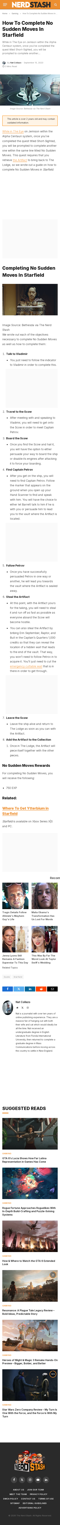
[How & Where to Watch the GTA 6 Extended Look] (30, 1236)
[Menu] (5, 4)
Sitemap (15, 1503)
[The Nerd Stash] (31, 4)
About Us (18, 1490)
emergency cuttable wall (26, 666)
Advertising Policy (30, 1508)
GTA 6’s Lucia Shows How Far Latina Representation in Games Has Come (24, 1160)
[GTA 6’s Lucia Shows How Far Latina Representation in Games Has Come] (30, 1133)
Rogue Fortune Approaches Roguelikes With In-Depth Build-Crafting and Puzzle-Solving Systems (29, 1211)
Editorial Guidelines (35, 1503)
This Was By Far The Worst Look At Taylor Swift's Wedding (44, 959)
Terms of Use (46, 1499)
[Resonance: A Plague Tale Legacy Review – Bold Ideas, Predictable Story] (30, 1286)
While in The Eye (13, 131)
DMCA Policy (10, 1499)
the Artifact (20, 160)
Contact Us (28, 1499)
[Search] (55, 4)
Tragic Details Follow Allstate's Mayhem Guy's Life (14, 916)
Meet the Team (18, 1494)
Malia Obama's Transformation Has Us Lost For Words (43, 916)
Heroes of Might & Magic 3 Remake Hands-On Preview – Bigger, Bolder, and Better (30, 1362)
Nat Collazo (15, 62)
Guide (7, 977)
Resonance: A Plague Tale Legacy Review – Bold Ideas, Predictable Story (28, 1312)
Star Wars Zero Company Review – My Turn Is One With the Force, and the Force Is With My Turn (29, 1413)
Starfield (18, 977)
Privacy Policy (39, 1494)
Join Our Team (35, 1490)
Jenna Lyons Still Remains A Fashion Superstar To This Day (15, 959)
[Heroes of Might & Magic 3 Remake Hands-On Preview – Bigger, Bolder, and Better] (30, 1335)
